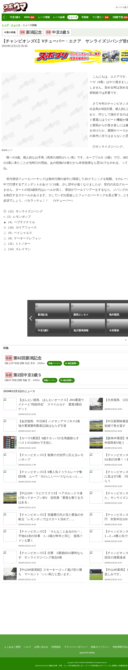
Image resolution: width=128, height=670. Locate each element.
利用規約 (56, 647)
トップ (5, 25)
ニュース (73, 17)
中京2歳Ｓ (15, 17)
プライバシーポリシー (76, 647)
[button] (4, 17)
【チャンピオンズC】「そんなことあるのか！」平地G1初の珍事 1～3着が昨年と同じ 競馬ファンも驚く (51, 536)
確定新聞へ (73, 363)
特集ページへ (54, 363)
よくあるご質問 (12, 647)
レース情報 (44, 17)
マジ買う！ (100, 17)
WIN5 (29, 17)
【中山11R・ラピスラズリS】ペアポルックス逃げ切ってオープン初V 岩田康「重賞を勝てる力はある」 (50, 498)
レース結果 (59, 17)
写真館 (85, 17)
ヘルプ (27, 647)
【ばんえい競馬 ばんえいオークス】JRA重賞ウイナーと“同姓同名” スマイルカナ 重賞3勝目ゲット (51, 404)
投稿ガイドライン (100, 647)
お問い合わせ (41, 647)
